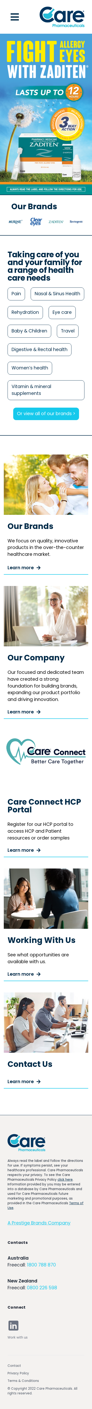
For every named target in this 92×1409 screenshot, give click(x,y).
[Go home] (26, 1142)
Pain (16, 294)
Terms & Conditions (23, 1381)
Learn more (21, 568)
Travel (68, 331)
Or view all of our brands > (46, 413)
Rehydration (25, 312)
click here (65, 1179)
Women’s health (30, 368)
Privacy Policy (18, 1373)
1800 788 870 (41, 1265)
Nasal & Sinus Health (57, 294)
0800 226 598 (42, 1288)
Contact (14, 1366)
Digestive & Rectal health (39, 349)
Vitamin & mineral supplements (31, 390)
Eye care (62, 312)
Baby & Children (29, 331)
